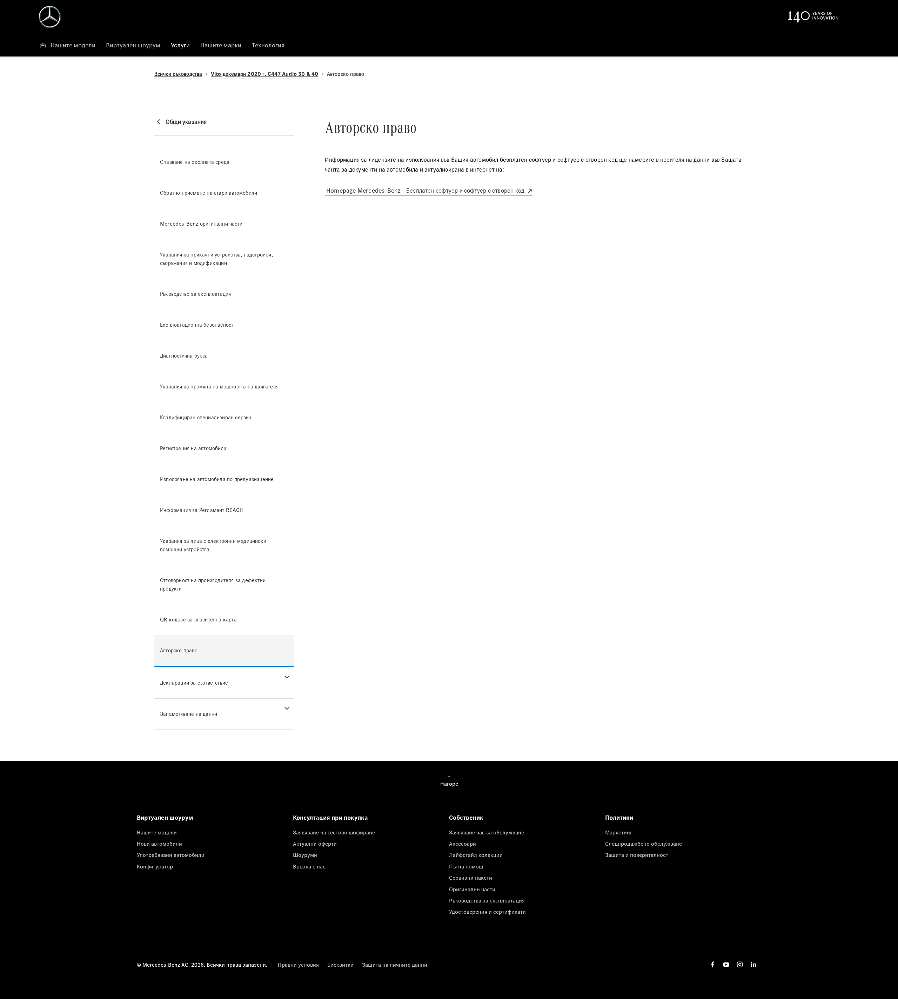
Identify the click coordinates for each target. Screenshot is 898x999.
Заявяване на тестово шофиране (334, 832)
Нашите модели (157, 832)
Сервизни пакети (470, 877)
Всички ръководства (178, 74)
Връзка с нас (309, 866)
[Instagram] (740, 964)
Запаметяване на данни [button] (188, 714)
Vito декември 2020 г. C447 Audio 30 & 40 (265, 74)
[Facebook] (713, 964)
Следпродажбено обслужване (643, 843)
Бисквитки (340, 964)
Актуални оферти (315, 843)
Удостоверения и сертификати (487, 911)
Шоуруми (305, 854)
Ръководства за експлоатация (487, 900)
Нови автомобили (159, 843)
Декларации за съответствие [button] (194, 682)
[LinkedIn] (753, 964)
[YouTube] (726, 964)
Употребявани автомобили (171, 854)
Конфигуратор (155, 866)
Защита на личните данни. (395, 964)
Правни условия (298, 964)
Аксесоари (462, 843)
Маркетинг (618, 832)
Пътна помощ (466, 866)
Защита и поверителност (636, 854)
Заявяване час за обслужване (486, 832)
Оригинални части (472, 889)
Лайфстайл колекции (476, 854)
